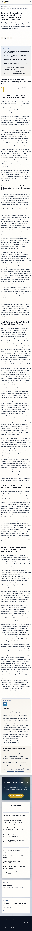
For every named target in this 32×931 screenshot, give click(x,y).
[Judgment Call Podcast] (8, 2)
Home (2, 6)
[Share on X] (30, 2)
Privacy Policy (13, 741)
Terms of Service (5, 925)
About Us (12, 922)
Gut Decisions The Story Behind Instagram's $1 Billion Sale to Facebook (15, 68)
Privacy (16, 771)
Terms (18, 741)
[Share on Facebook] (5, 38)
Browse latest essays (16, 795)
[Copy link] (11, 38)
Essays (7, 6)
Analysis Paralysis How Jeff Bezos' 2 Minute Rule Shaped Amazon (15, 64)
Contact (8, 741)
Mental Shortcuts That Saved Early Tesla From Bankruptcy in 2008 (15, 56)
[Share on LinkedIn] (8, 38)
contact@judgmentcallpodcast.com (11, 742)
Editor (21, 925)
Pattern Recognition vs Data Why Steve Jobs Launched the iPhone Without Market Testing (15, 72)
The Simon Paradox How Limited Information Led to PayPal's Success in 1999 (16, 52)
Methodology (21, 771)
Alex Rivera (5, 33)
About (4, 741)
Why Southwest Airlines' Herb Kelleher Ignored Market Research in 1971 (15, 60)
